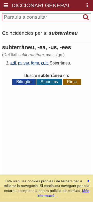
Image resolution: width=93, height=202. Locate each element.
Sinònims (49, 82)
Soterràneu (60, 63)
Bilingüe (24, 82)
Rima (72, 82)
